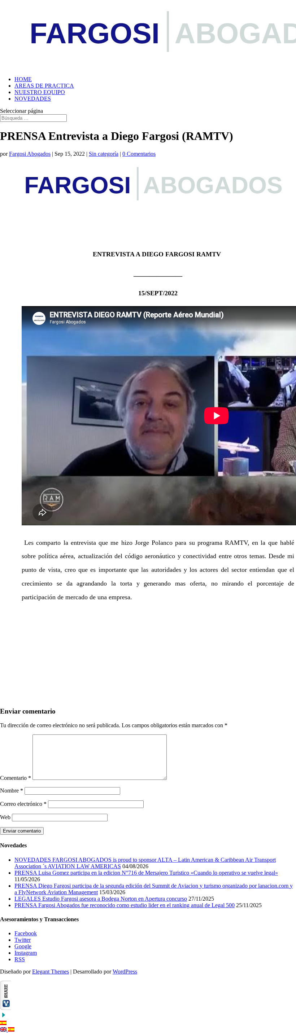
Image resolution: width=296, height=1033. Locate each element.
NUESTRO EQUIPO (39, 92)
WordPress (125, 971)
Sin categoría (103, 154)
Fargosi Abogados (30, 154)
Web (5, 817)
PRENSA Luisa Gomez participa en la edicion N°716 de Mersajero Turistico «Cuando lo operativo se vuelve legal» (146, 873)
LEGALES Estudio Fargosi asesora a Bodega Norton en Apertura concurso (100, 899)
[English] (4, 1030)
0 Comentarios (139, 154)
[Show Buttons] (5, 1008)
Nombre (11, 790)
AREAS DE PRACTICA (44, 86)
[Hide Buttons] (3, 1017)
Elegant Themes (50, 971)
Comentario (15, 778)
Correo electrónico (23, 804)
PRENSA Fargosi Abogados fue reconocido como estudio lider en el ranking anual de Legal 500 (124, 905)
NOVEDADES (32, 99)
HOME (23, 79)
